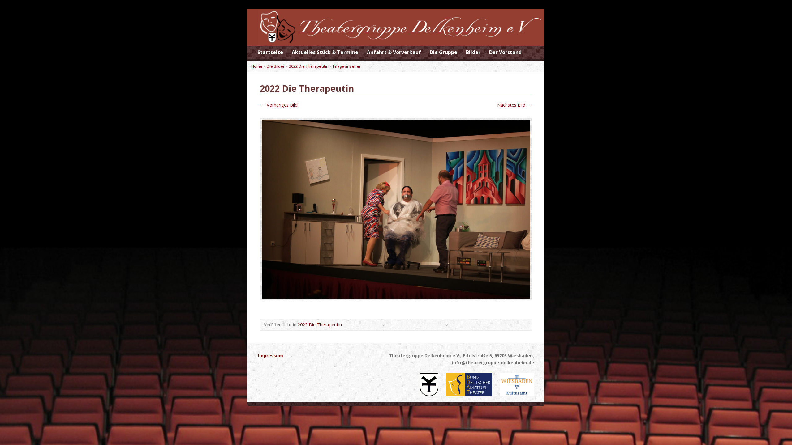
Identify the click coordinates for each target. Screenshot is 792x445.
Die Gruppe (443, 52)
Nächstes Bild (514, 105)
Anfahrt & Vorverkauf (394, 52)
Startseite (270, 52)
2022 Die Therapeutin (309, 66)
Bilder (473, 52)
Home (256, 66)
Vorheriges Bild (279, 105)
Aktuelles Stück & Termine (325, 52)
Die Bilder (276, 66)
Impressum (270, 355)
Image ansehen (347, 66)
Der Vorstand (505, 52)
